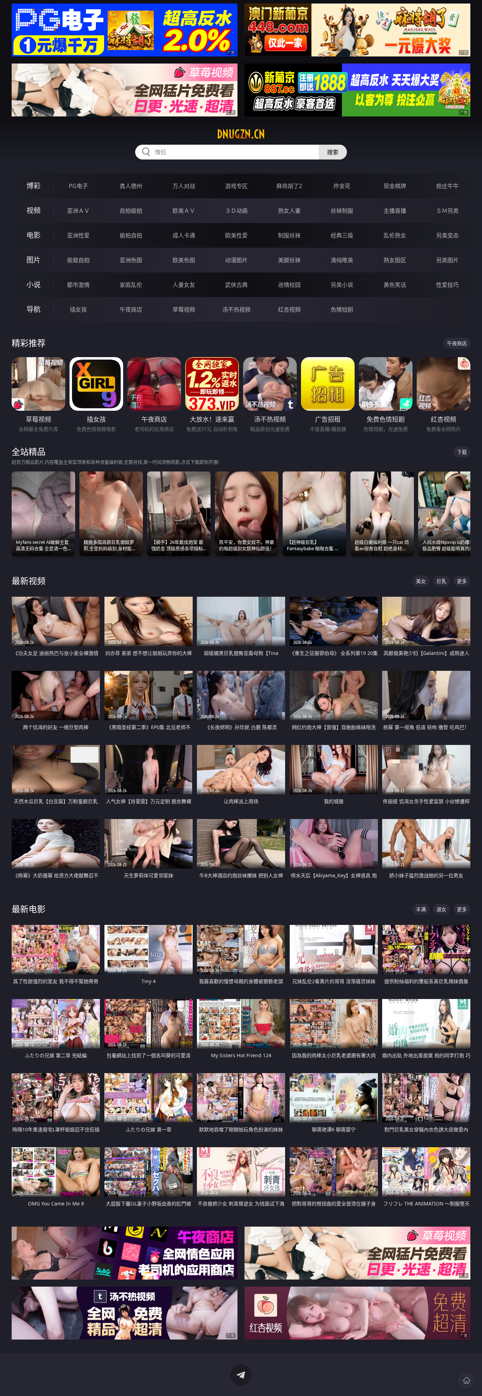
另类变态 (447, 235)
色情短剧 (342, 309)
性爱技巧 (447, 285)
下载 (462, 452)
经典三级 (342, 235)
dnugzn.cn (241, 134)
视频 (33, 210)
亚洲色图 (131, 260)
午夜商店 (131, 309)
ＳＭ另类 (447, 211)
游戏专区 (236, 186)
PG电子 (78, 186)
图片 (33, 260)
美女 (421, 581)
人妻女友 (184, 285)
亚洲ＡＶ (78, 211)
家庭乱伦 (131, 285)
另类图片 (447, 260)
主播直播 (395, 211)
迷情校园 (289, 285)
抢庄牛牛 (447, 186)
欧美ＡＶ (184, 211)
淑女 (441, 909)
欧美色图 (184, 260)
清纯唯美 (342, 260)
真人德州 (131, 186)
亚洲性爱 (78, 235)
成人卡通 (184, 235)
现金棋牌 (395, 186)
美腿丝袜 (289, 260)
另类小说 (342, 285)
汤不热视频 (236, 309)
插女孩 (78, 309)
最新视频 (29, 580)
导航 (33, 309)
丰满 (421, 909)
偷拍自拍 (131, 235)
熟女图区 (395, 260)
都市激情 (78, 285)
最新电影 (29, 909)
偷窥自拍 (78, 260)
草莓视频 (184, 309)
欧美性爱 (236, 235)
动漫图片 (236, 260)
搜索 (332, 152)
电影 (33, 235)
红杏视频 (289, 309)
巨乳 (441, 581)
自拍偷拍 (131, 211)
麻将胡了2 (289, 186)
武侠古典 (236, 285)
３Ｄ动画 (236, 211)
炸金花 (341, 186)
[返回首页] (466, 1380)
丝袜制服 (342, 211)
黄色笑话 (395, 285)
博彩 (33, 186)
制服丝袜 (289, 235)
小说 (33, 284)
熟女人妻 (289, 211)
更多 (462, 581)
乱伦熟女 (395, 235)
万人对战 (184, 186)
